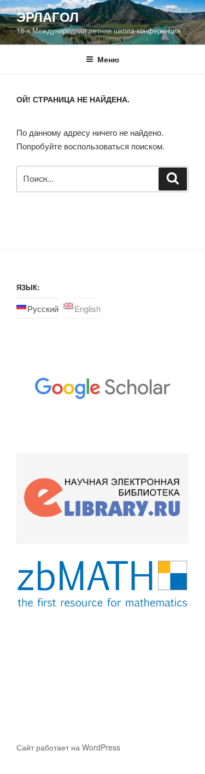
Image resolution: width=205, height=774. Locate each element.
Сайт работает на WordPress (68, 747)
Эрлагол (47, 16)
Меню (108, 59)
